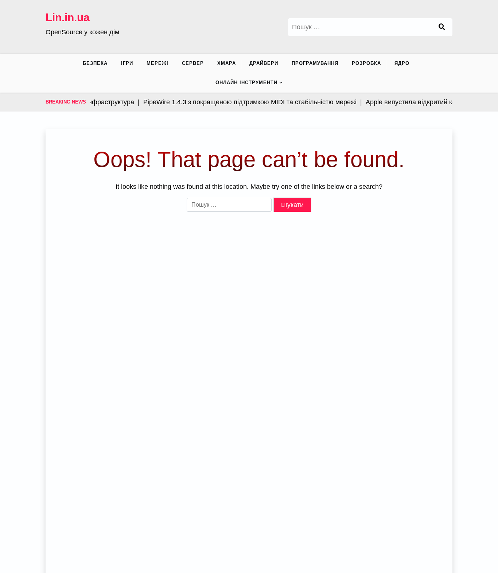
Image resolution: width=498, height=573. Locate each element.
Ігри (127, 63)
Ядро (401, 63)
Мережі (157, 63)
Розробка (366, 63)
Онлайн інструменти (246, 82)
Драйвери (263, 63)
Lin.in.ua (68, 17)
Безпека (95, 63)
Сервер (193, 63)
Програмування (315, 63)
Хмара (226, 63)
